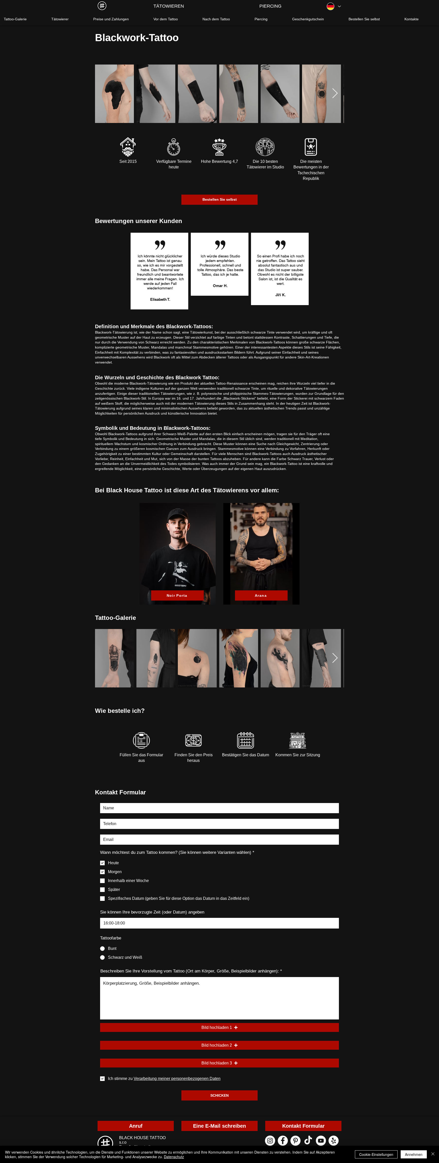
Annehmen (413, 1154)
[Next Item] (335, 93)
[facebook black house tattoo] (283, 1141)
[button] (219, 1027)
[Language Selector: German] (333, 6)
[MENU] (102, 5)
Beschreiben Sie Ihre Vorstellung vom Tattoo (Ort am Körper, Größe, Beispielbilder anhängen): (189, 971)
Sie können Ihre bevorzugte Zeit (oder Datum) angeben (152, 912)
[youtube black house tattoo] (321, 1141)
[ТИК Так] (308, 1141)
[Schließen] (433, 1154)
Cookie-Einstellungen (376, 1154)
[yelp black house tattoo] (333, 1141)
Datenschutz (174, 1156)
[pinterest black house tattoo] (295, 1141)
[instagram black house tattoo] (270, 1141)
